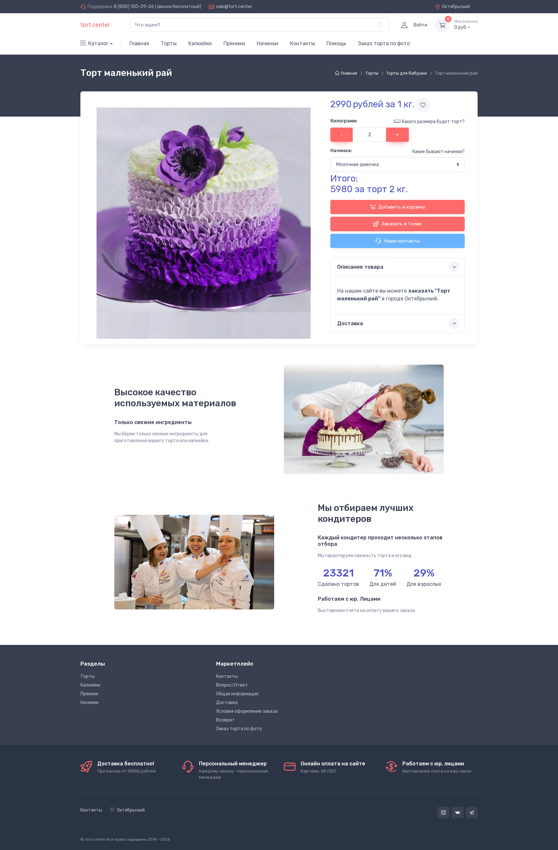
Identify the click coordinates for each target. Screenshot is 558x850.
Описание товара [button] (360, 267)
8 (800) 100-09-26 (134, 6)
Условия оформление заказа (247, 711)
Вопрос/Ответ (232, 685)
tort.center (95, 24)
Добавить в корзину (401, 207)
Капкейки (200, 43)
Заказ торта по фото (384, 43)
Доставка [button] (350, 323)
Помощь (336, 43)
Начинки (267, 43)
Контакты (302, 43)
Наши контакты (402, 241)
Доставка (227, 702)
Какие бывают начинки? (438, 151)
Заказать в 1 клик (401, 224)
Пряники (234, 43)
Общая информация (237, 694)
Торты (169, 43)
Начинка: (341, 150)
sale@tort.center (234, 6)
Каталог (98, 43)
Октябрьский (456, 6)
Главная (139, 43)
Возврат (225, 720)
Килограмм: (343, 121)
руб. (466, 24)
